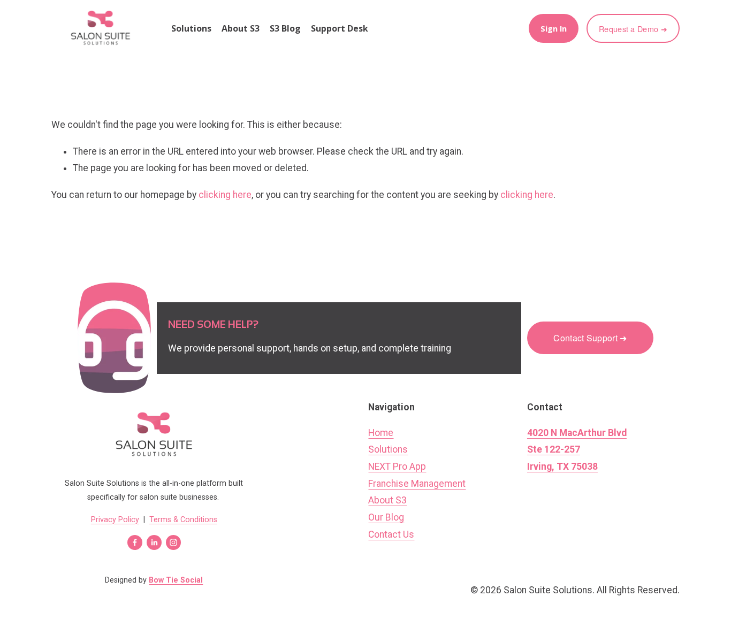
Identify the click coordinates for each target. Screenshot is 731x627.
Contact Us (391, 534)
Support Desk (339, 28)
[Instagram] (173, 542)
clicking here (225, 194)
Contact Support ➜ (590, 338)
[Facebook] (134, 542)
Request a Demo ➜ (633, 28)
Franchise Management (417, 483)
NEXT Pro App (397, 466)
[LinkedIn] (154, 542)
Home (380, 432)
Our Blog (386, 517)
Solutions (388, 449)
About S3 (241, 28)
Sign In (553, 29)
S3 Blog (285, 28)
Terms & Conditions (183, 519)
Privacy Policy (115, 519)
